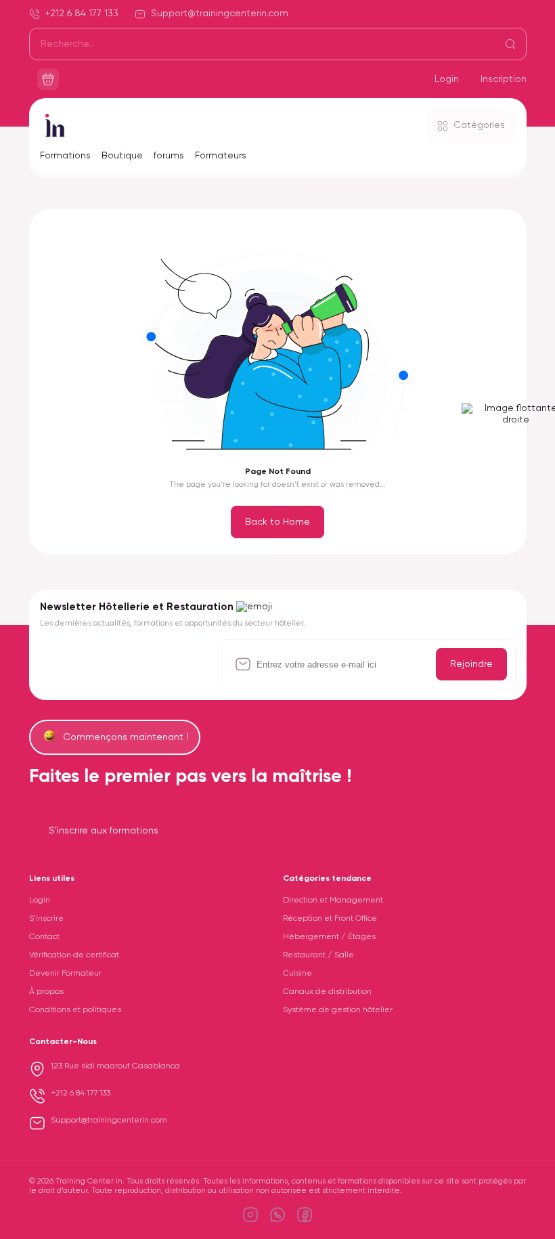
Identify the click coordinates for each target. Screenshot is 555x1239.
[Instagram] (250, 1215)
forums (169, 155)
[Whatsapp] (277, 1215)
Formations (65, 155)
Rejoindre (471, 664)
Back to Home (277, 522)
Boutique (122, 155)
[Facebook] (304, 1215)
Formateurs (220, 155)
